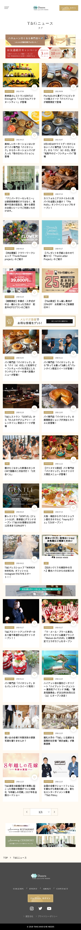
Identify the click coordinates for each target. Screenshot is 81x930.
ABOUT (47, 889)
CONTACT (62, 889)
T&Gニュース (20, 857)
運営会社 (29, 916)
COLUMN (18, 889)
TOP (5, 857)
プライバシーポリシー (48, 916)
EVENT (33, 889)
